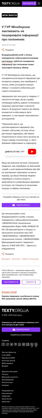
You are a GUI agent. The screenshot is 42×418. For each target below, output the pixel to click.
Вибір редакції (7, 363)
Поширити (9, 50)
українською (17, 410)
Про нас (5, 352)
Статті (4, 355)
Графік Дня (6, 396)
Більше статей (9, 292)
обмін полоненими (31, 259)
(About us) (12, 352)
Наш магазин (7, 393)
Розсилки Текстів (8, 361)
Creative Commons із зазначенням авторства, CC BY (23, 408)
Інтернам (5, 385)
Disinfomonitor (7, 382)
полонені (16, 259)
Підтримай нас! (7, 391)
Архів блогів (7, 399)
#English (5, 366)
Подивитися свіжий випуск (21, 335)
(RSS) (8, 355)
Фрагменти (6, 358)
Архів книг (6, 402)
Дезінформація (8, 380)
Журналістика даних (10, 371)
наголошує (7, 61)
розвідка (6, 259)
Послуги (5, 374)
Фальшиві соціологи (10, 377)
